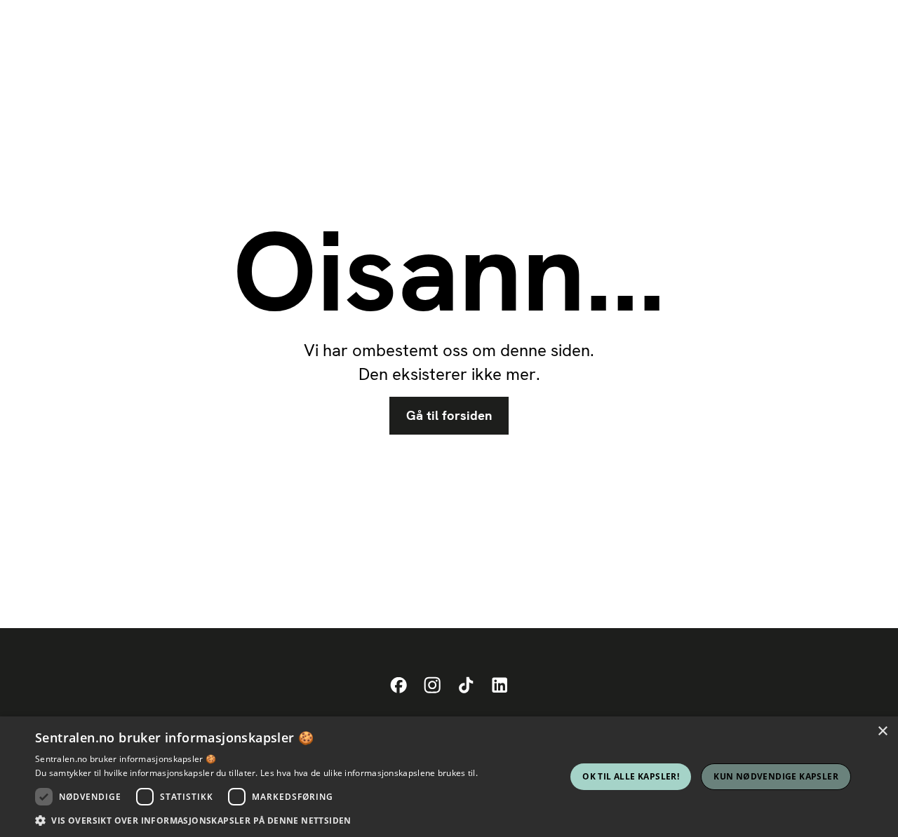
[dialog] (449, 776)
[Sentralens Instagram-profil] (432, 685)
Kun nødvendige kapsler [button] (775, 776)
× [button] (882, 731)
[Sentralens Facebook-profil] (398, 685)
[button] (256, 819)
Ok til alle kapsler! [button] (630, 776)
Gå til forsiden (449, 415)
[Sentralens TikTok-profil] (466, 685)
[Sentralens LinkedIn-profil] (499, 685)
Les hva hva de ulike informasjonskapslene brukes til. (369, 773)
